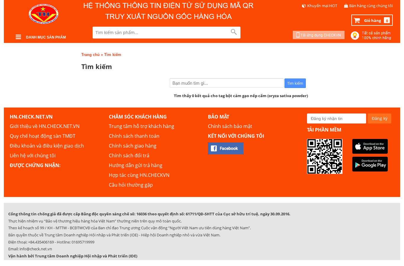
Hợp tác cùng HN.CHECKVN (139, 175)
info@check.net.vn (36, 248)
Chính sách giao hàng (132, 145)
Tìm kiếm (112, 54)
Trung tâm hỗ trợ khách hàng (141, 126)
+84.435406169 (41, 242)
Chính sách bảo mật (230, 126)
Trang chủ (90, 54)
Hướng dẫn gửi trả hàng (135, 165)
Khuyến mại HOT (322, 5)
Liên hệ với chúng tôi (33, 155)
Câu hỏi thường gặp (131, 185)
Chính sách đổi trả (129, 155)
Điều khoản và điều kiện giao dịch (47, 145)
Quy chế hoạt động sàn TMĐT (42, 136)
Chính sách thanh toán (134, 136)
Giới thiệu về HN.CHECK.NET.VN (45, 126)
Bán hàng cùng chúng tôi (371, 5)
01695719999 (83, 242)
